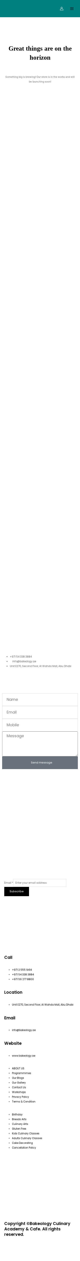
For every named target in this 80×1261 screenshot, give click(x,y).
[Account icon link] (62, 9)
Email (8, 883)
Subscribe (17, 891)
